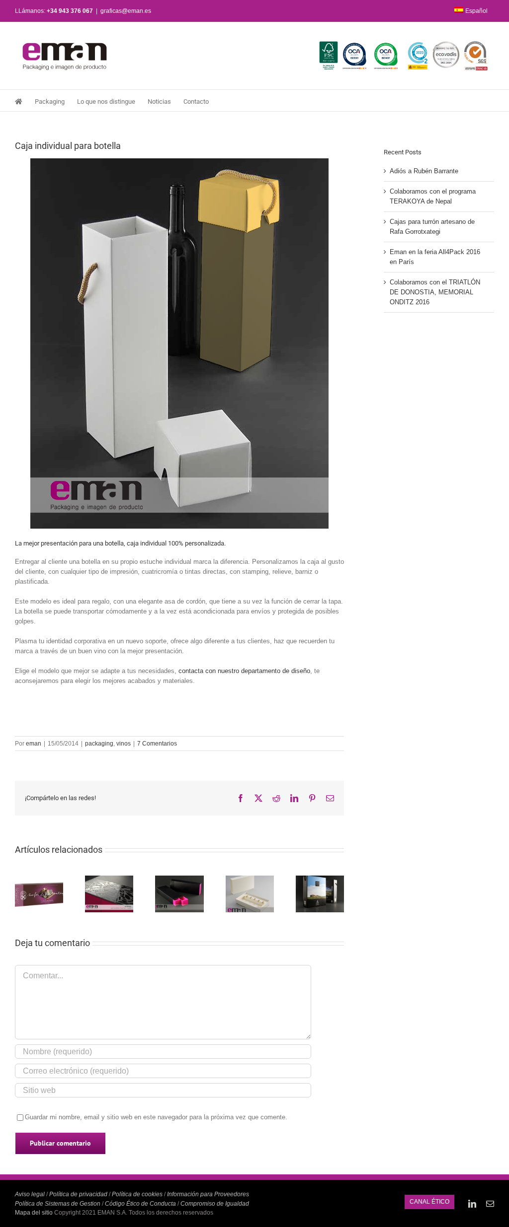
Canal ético (429, 1201)
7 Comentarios (157, 743)
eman (33, 743)
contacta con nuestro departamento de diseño (244, 671)
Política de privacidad (78, 1194)
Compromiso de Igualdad (214, 1203)
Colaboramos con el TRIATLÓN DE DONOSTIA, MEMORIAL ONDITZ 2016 (435, 292)
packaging (99, 743)
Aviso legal (30, 1194)
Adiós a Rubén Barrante (424, 171)
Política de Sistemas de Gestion (57, 1203)
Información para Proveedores (208, 1194)
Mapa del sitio (34, 1212)
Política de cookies (137, 1194)
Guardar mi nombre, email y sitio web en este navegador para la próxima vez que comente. (156, 1117)
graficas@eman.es (125, 10)
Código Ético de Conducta (140, 1203)
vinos (123, 743)
